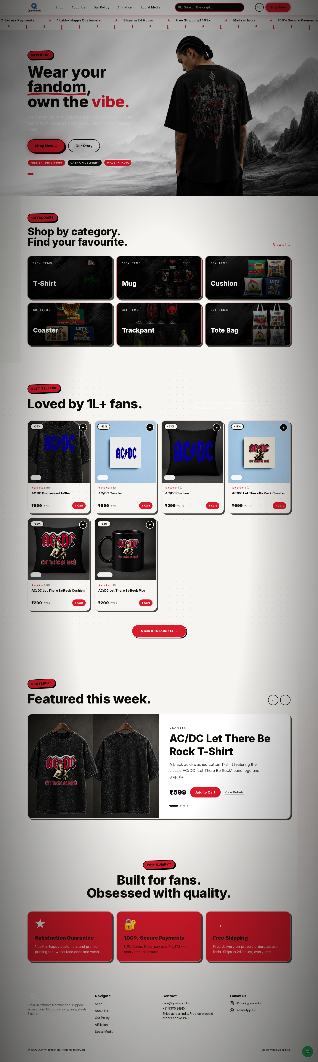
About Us (78, 7)
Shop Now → (46, 146)
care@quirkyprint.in (176, 1003)
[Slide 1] (30, 174)
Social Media (150, 7)
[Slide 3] (184, 806)
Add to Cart (205, 792)
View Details (234, 792)
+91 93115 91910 (173, 1008)
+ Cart (79, 505)
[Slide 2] (180, 806)
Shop (59, 7)
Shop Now (278, 7)
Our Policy (101, 7)
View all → (282, 244)
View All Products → (159, 631)
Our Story (84, 146)
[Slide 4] (187, 806)
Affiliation (124, 7)
